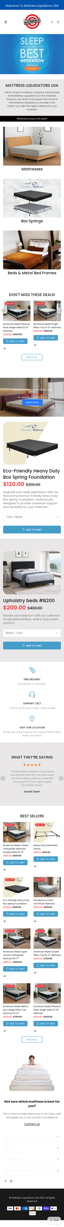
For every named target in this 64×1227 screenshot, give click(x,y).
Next (59, 311)
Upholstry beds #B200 (29, 600)
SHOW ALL (31, 357)
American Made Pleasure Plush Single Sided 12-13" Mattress (16, 327)
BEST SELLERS (32, 816)
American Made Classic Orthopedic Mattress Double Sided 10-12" (16, 849)
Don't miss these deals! (32, 294)
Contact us (32, 1124)
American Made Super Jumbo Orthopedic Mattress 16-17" (15, 955)
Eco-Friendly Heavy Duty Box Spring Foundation (31, 474)
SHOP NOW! (32, 402)
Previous (4, 311)
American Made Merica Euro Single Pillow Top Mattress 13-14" (15, 1010)
